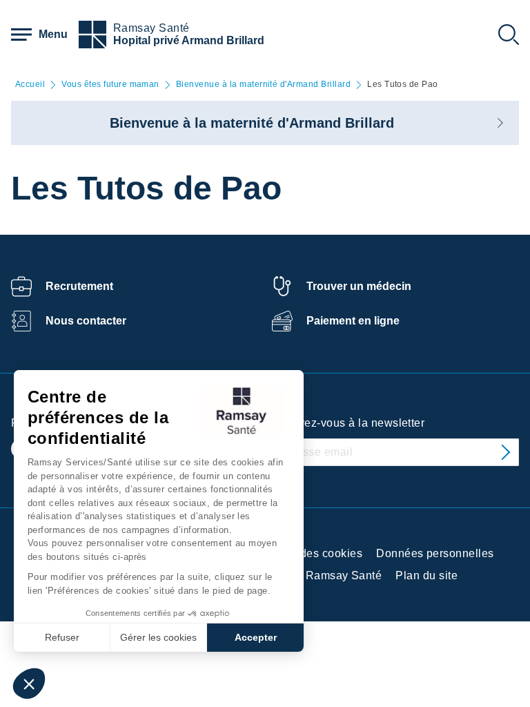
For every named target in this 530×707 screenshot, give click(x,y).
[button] (29, 683)
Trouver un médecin (358, 286)
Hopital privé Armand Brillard (188, 40)
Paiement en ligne (353, 321)
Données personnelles (435, 553)
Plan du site (426, 575)
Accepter (256, 637)
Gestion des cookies (309, 553)
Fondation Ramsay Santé (316, 575)
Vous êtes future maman (110, 84)
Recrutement (79, 286)
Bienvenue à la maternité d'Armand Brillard (263, 84)
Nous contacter (86, 321)
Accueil (30, 84)
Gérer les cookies (158, 637)
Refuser (62, 637)
